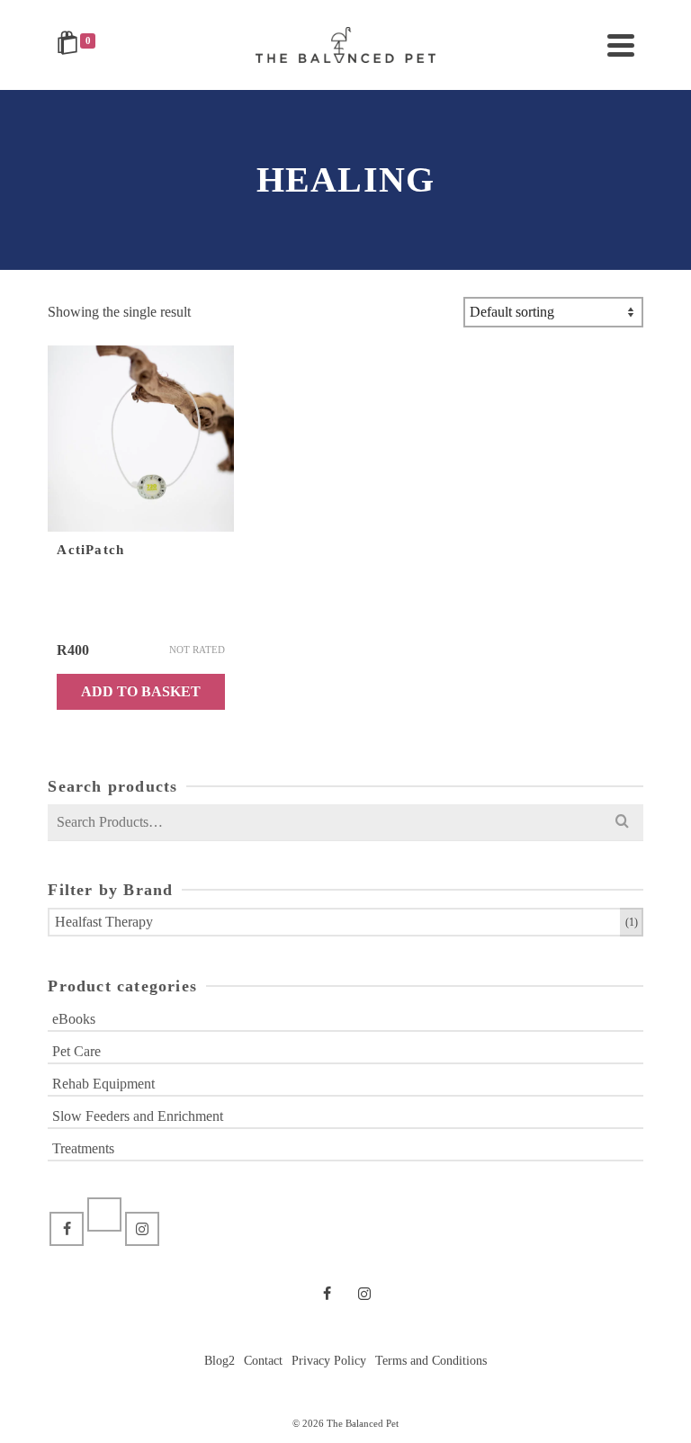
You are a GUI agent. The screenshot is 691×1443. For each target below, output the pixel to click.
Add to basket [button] (141, 691)
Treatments (83, 1148)
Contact (263, 1360)
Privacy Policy (329, 1360)
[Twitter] (104, 1214)
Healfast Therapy (104, 921)
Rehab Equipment (103, 1083)
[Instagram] (142, 1229)
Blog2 (219, 1360)
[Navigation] (620, 45)
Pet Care (76, 1051)
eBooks (73, 1018)
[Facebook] (66, 1229)
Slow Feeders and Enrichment (137, 1116)
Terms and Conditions (431, 1360)
